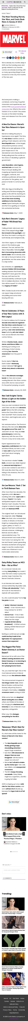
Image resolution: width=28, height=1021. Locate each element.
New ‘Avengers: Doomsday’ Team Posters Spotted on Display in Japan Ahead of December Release (14, 949)
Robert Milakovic (10, 25)
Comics (6, 1001)
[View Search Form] (24, 2)
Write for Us (20, 1001)
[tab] (10, 851)
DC (10, 998)
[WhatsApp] (21, 58)
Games (12, 1001)
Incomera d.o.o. (14, 1019)
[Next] (23, 834)
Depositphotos (14, 1013)
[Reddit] (18, 58)
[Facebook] (7, 58)
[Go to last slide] (4, 834)
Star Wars (16, 998)
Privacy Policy (7, 1010)
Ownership (21, 1010)
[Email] (24, 58)
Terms (15, 1010)
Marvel (6, 998)
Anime (22, 998)
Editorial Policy (14, 1004)
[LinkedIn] (13, 58)
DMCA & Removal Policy (10, 1007)
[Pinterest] (16, 58)
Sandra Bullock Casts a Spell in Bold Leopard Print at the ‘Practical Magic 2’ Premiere (14, 836)
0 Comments (5, 29)
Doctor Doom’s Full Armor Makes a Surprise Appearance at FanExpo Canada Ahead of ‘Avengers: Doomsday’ (12, 968)
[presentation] (14, 824)
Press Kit (22, 1007)
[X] (10, 58)
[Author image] (3, 25)
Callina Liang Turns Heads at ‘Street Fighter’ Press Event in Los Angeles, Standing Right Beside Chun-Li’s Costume (14, 988)
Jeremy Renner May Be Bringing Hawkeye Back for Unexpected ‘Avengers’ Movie (13, 931)
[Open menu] (3, 2)
